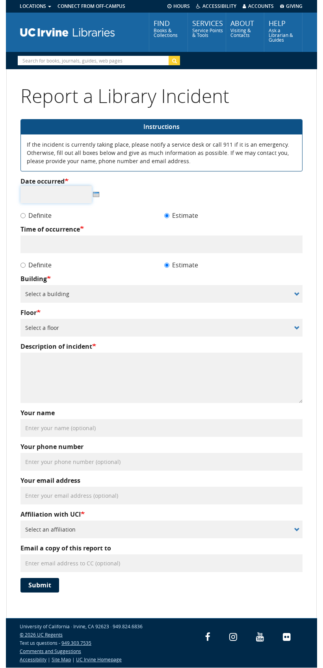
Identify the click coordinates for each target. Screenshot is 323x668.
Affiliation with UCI (50, 514)
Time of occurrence (50, 229)
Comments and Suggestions (50, 651)
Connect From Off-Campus (91, 6)
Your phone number (52, 447)
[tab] (168, 32)
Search (174, 60)
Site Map (61, 659)
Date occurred (42, 181)
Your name (37, 413)
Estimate (185, 216)
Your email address (50, 481)
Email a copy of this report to (65, 548)
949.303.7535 (76, 643)
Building (33, 279)
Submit (39, 585)
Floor (28, 313)
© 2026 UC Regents (41, 634)
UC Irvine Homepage (99, 659)
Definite (40, 216)
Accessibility (33, 659)
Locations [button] (33, 6)
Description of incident (56, 346)
